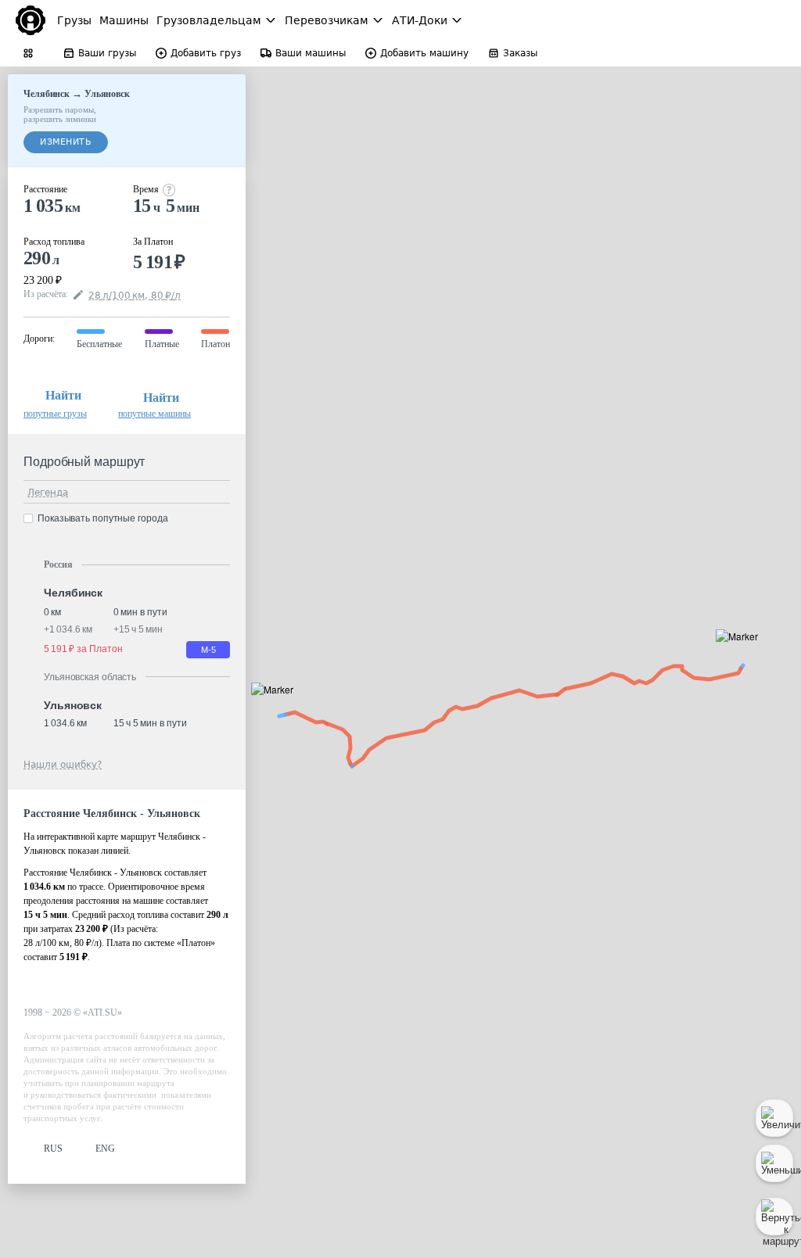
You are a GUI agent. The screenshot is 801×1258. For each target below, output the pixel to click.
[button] (742, 654)
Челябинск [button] (73, 592)
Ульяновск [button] (73, 705)
